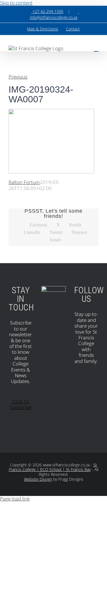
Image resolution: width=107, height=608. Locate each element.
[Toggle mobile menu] (96, 49)
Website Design (38, 479)
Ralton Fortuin (24, 182)
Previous (18, 76)
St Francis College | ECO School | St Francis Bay (53, 467)
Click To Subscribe (20, 404)
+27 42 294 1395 (47, 11)
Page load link (15, 498)
